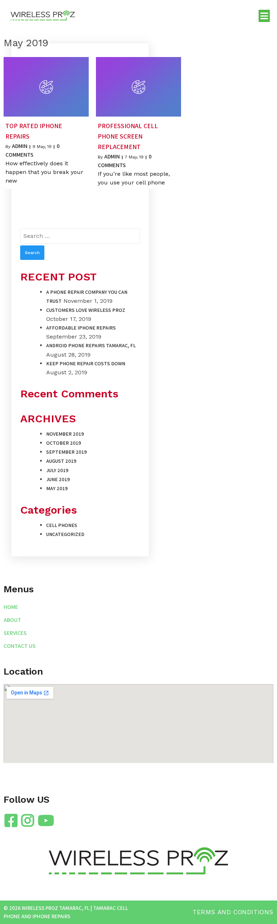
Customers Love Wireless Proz (85, 310)
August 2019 (61, 461)
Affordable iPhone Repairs (81, 327)
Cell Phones (61, 525)
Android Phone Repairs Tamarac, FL (91, 345)
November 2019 (65, 434)
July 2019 (57, 470)
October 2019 (63, 443)
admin (19, 146)
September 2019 (66, 452)
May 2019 (57, 488)
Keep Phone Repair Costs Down (85, 363)
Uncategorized (65, 534)
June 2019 (58, 479)
